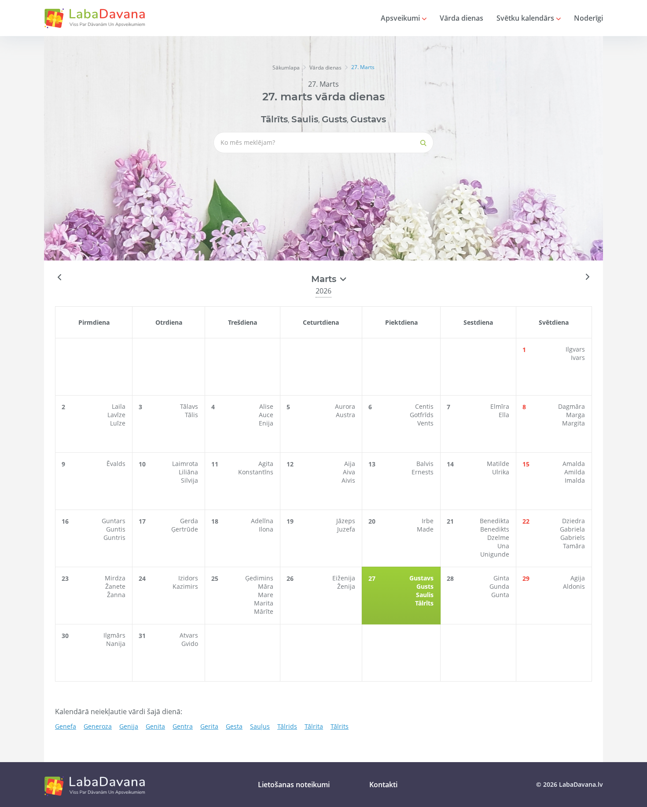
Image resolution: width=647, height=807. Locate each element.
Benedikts (494, 529)
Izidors (188, 578)
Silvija (189, 480)
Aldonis (574, 586)
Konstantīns (255, 472)
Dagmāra (571, 406)
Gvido (189, 643)
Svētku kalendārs (526, 18)
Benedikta (494, 521)
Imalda (575, 480)
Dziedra (573, 521)
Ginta (501, 578)
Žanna (116, 595)
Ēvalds (116, 463)
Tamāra (574, 546)
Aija (349, 463)
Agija (577, 578)
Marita (263, 603)
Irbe (428, 521)
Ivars (578, 357)
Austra (345, 415)
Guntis (115, 529)
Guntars (113, 521)
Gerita (209, 726)
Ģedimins (259, 578)
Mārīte (263, 611)
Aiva (349, 472)
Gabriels (572, 537)
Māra (265, 586)
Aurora (345, 406)
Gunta (500, 595)
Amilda (574, 472)
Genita (155, 726)
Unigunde (494, 554)
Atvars (189, 635)
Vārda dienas (461, 18)
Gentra (183, 726)
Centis (424, 406)
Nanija (115, 643)
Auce (266, 415)
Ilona (266, 529)
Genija (128, 726)
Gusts (334, 119)
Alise (266, 406)
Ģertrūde (184, 529)
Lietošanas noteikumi (294, 784)
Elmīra (499, 406)
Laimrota (185, 463)
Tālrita (314, 726)
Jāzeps (345, 521)
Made (425, 529)
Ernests (423, 472)
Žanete (115, 586)
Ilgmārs (114, 635)
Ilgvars (575, 349)
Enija (266, 423)
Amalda (573, 463)
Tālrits (340, 726)
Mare (265, 595)
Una (503, 546)
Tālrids (287, 726)
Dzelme (498, 537)
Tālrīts (274, 119)
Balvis (425, 463)
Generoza (98, 726)
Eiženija (343, 578)
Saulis (304, 119)
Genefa (65, 726)
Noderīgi (588, 18)
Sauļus (260, 726)
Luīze (117, 423)
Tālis (191, 415)
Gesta (234, 726)
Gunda (499, 586)
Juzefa (346, 529)
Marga (575, 415)
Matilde (498, 463)
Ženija (346, 586)
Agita (265, 463)
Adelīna (262, 521)
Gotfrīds (422, 415)
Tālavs (189, 406)
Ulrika (500, 472)
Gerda (189, 521)
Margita (573, 423)
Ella (504, 415)
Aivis (348, 480)
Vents (425, 423)
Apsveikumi (401, 18)
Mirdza (115, 578)
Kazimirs (185, 586)
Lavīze (116, 415)
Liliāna (188, 472)
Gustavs (368, 119)
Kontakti (383, 784)
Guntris (114, 537)
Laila (118, 406)
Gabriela (572, 529)
